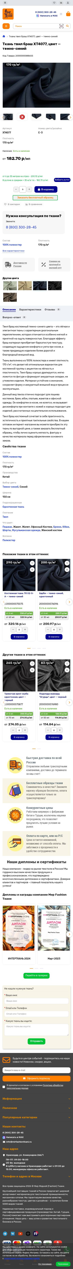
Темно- (7, 486)
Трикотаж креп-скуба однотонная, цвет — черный (16, 696)
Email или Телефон (16, 1008)
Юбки (65, 526)
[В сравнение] (32, 569)
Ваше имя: (12, 995)
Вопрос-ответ (14, 317)
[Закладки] (54, 3)
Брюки (57, 526)
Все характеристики (13, 250)
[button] (2, 117)
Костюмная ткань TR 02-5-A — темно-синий (19, 595)
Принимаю (63, 1264)
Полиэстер (9, 540)
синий (15, 486)
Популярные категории (20, 1117)
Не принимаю (45, 1264)
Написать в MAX (49, 15)
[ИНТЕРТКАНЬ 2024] (19, 928)
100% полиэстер (12, 244)
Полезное (10, 1108)
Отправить (36, 1041)
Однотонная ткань (13, 506)
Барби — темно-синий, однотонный (51, 595)
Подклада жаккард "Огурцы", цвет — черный (52, 695)
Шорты (7, 530)
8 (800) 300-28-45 (45, 12)
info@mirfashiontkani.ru (19, 1142)
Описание (9, 309)
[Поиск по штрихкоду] (61, 26)
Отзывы (52, 309)
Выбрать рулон (62, 180)
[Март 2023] (54, 928)
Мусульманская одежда (26, 530)
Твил (5, 516)
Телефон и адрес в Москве (22, 1176)
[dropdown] (5, 3)
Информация (12, 1098)
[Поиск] (67, 26)
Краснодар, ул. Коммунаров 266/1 (24, 1155)
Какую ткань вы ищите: (19, 1021)
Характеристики (30, 309)
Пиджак (7, 526)
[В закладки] (32, 563)
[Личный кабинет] (67, 3)
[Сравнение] (61, 3)
